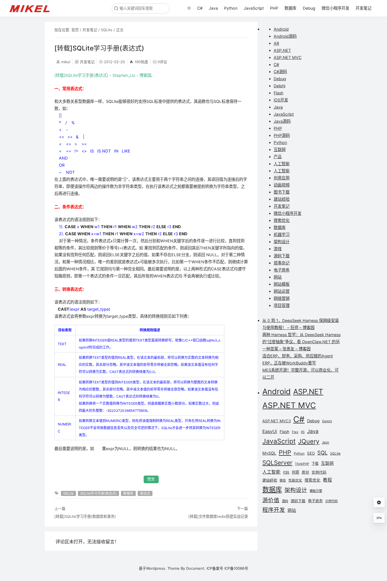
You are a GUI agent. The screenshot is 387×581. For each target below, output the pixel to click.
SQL (322, 452)
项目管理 (282, 305)
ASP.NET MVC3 (276, 421)
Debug (309, 8)
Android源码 (285, 36)
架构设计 (282, 241)
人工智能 (282, 163)
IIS (303, 432)
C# (200, 8)
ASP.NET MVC (287, 57)
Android (281, 29)
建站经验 (282, 199)
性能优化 (295, 480)
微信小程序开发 (335, 8)
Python (230, 8)
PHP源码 (282, 135)
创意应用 (282, 177)
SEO (311, 453)
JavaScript (254, 8)
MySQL (269, 453)
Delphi (279, 85)
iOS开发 (281, 99)
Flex (295, 432)
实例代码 (319, 472)
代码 (286, 472)
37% (379, 518)
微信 (283, 480)
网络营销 (282, 298)
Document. (195, 568)
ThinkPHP (302, 464)
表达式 (145, 493)
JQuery (308, 441)
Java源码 (282, 121)
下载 (315, 463)
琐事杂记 (282, 262)
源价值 (270, 500)
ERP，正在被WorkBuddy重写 (289, 363)
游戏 (278, 248)
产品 (278, 156)
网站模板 (282, 284)
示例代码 (331, 501)
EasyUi (269, 431)
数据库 (290, 8)
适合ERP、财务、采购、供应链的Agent (297, 355)
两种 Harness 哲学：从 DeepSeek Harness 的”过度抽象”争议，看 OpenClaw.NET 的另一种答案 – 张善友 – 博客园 (301, 341)
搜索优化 (282, 220)
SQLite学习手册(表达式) (98, 493)
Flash (278, 92)
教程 (327, 480)
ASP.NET (282, 50)
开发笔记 (363, 8)
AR (276, 43)
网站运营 (282, 291)
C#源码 (280, 71)
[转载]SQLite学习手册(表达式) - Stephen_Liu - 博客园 (102, 75)
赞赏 (151, 479)
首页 (75, 29)
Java (213, 8)
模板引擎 (316, 491)
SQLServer (277, 462)
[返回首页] (32, 8)
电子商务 (282, 270)
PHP (274, 8)
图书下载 (282, 192)
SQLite (106, 29)
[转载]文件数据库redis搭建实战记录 (218, 516)
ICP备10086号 (236, 568)
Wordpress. (156, 568)
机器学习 (282, 234)
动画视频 (282, 185)
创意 (295, 472)
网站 (278, 277)
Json (325, 442)
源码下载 (282, 255)
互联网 (280, 149)
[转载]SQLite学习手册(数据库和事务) (85, 516)
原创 (305, 472)
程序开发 (273, 509)
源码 (285, 501)
